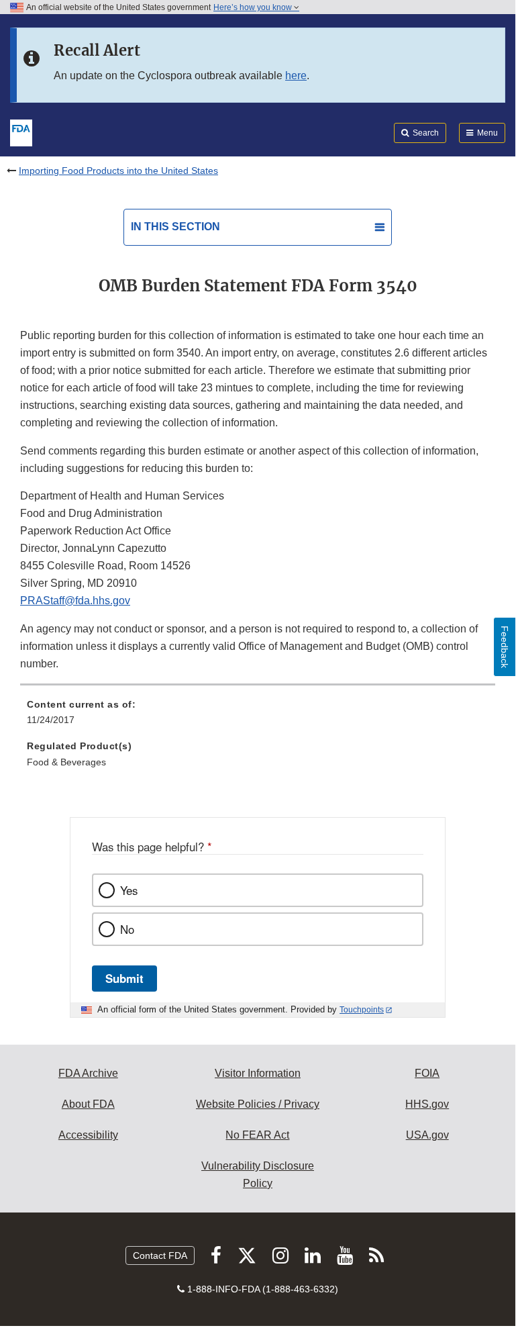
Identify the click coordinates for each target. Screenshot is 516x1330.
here (296, 75)
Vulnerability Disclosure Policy (257, 1174)
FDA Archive (88, 1073)
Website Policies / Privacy (257, 1104)
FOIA (427, 1073)
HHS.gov (427, 1104)
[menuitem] (257, 717)
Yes (129, 890)
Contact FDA (160, 1255)
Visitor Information (258, 1073)
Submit (124, 978)
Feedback (504, 647)
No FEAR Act (257, 1135)
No (127, 929)
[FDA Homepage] (21, 131)
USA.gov (427, 1135)
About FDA (88, 1104)
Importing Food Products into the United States (118, 170)
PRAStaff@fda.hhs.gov (75, 600)
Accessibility (88, 1135)
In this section (175, 226)
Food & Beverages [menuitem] (66, 762)
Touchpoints (362, 1009)
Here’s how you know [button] (253, 7)
